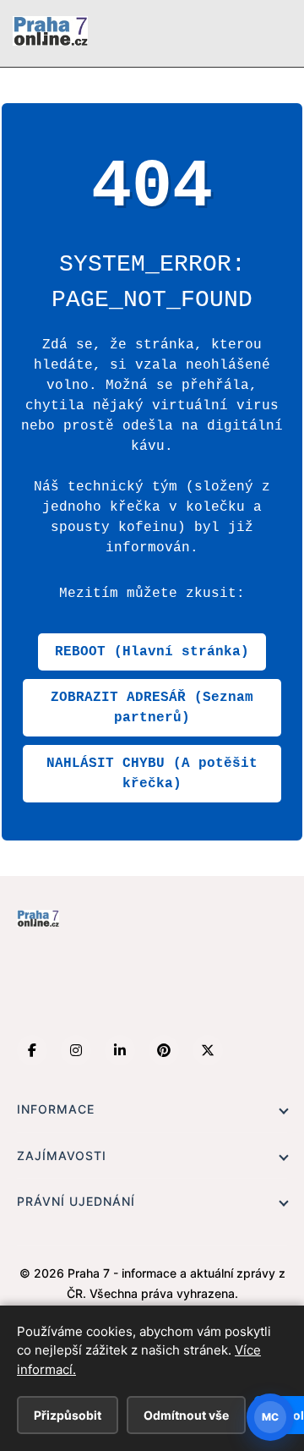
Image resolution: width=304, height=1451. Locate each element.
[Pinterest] (164, 1050)
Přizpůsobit (67, 1415)
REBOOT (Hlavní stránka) (152, 652)
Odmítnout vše (186, 1415)
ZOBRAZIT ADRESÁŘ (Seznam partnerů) (152, 708)
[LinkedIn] (120, 1050)
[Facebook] (32, 1050)
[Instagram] (76, 1050)
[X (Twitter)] (208, 1050)
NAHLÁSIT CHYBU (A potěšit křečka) (152, 773)
